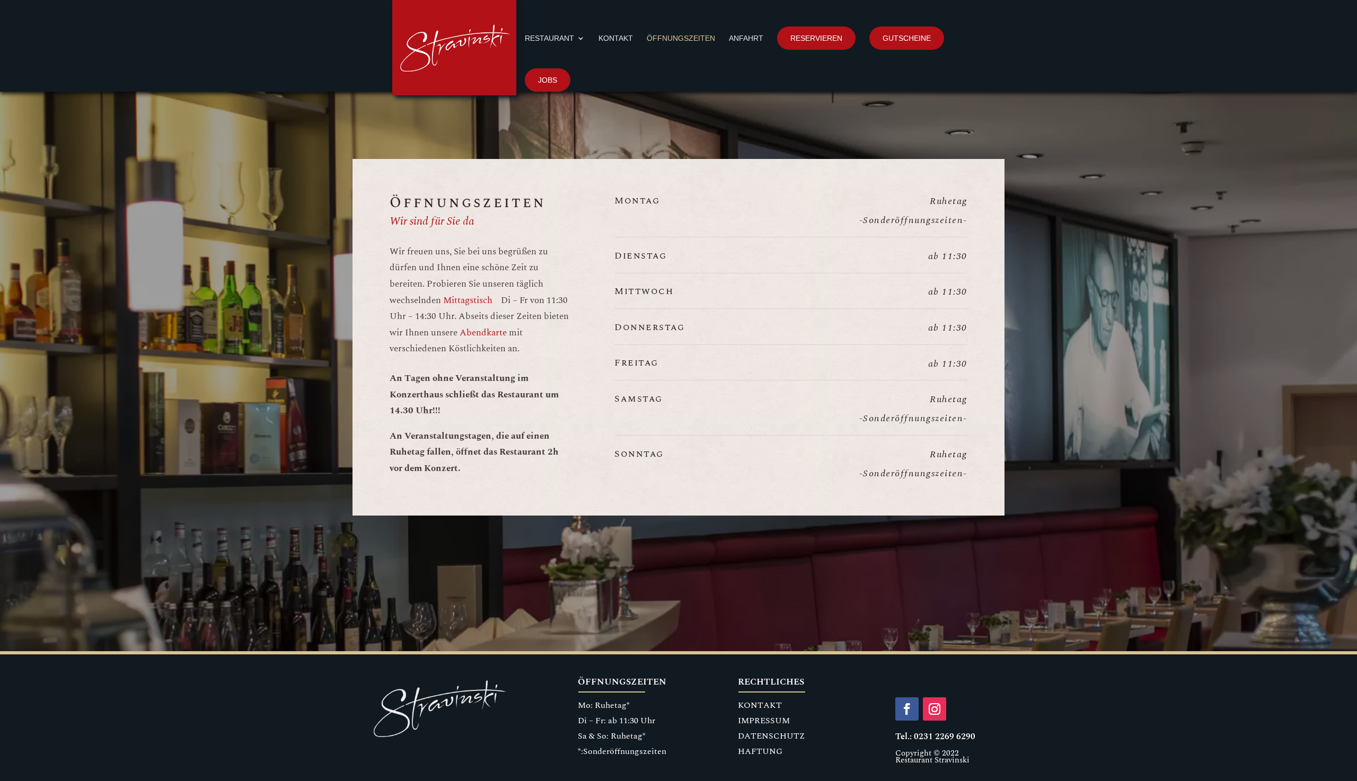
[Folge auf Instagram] (934, 709)
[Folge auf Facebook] (907, 709)
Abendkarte (483, 333)
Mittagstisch (467, 300)
